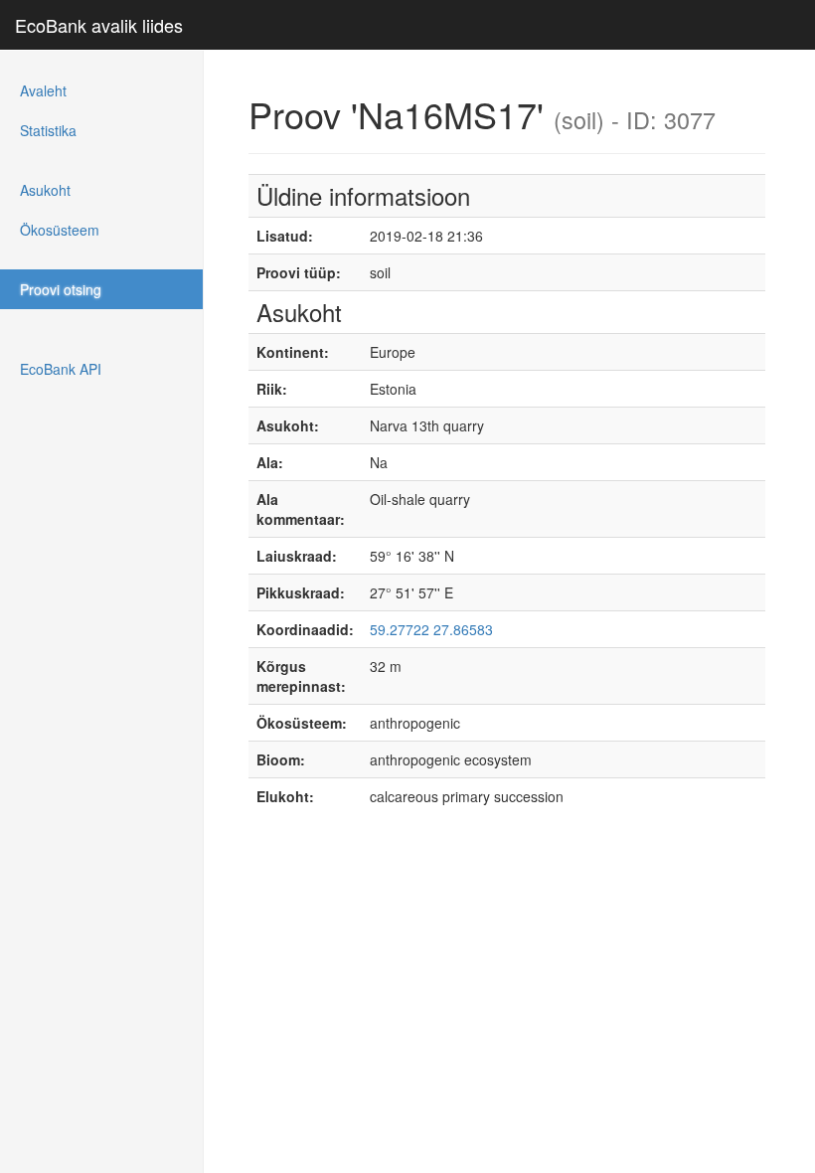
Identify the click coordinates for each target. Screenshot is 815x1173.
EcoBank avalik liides (99, 25)
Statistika (48, 130)
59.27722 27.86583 (431, 629)
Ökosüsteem (59, 230)
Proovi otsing (60, 289)
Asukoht (45, 190)
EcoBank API (60, 369)
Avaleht (43, 90)
